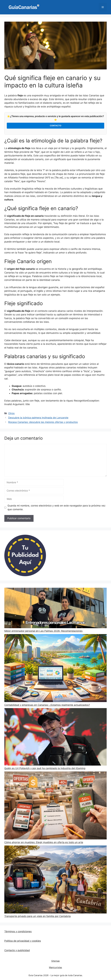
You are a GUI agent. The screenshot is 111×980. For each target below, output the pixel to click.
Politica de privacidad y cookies (22, 940)
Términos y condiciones (18, 931)
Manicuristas (55, 967)
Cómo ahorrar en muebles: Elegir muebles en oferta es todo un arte (43, 842)
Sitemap (55, 961)
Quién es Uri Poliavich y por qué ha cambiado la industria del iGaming (44, 768)
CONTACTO (55, 125)
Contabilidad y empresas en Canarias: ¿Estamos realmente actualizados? (47, 704)
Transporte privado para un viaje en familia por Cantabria (37, 916)
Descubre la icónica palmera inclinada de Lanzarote (38, 417)
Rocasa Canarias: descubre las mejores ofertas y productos (43, 422)
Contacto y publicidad (17, 950)
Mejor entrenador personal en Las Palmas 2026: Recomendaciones (43, 630)
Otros (11, 413)
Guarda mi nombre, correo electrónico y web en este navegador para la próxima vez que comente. (56, 507)
